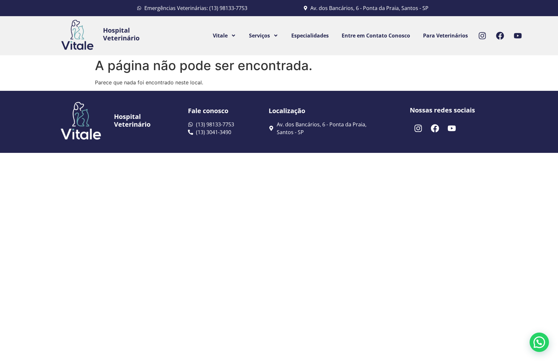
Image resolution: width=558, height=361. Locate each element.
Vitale (220, 35)
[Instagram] (482, 35)
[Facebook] (500, 35)
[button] (539, 342)
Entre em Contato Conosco (376, 35)
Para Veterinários (445, 35)
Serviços (259, 35)
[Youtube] (518, 35)
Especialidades (310, 35)
